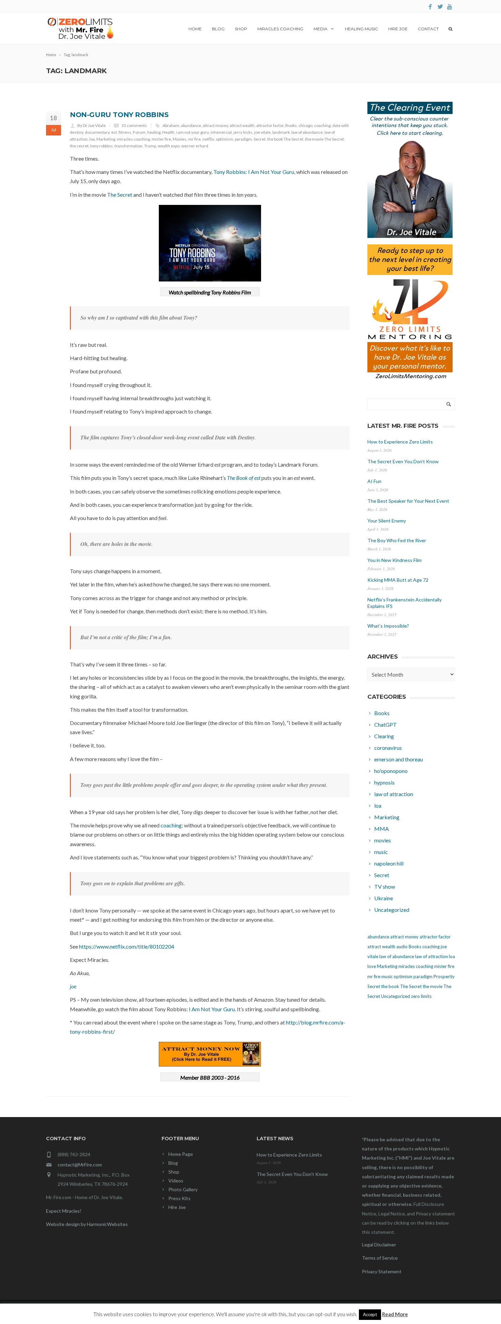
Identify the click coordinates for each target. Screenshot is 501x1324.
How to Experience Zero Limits (400, 442)
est (114, 132)
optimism (224, 139)
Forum (139, 132)
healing (154, 132)
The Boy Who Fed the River (396, 540)
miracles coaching (133, 139)
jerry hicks (243, 132)
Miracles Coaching (280, 28)
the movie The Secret (324, 139)
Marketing (105, 139)
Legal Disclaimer (379, 1244)
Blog (218, 28)
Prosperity (444, 976)
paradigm (243, 139)
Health (168, 132)
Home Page (180, 1154)
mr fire (194, 139)
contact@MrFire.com (80, 1164)
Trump (150, 145)
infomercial (221, 132)
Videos (175, 1180)
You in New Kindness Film (394, 560)
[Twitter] (440, 7)
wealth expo (169, 145)
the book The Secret (285, 139)
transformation (128, 145)
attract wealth (242, 125)
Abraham (171, 125)
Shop (241, 28)
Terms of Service (380, 1258)
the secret (79, 145)
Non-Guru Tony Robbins (119, 115)
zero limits (421, 996)
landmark (281, 132)
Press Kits (179, 1198)
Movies (179, 139)
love (371, 966)
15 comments (134, 125)
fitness (125, 132)
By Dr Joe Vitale (91, 125)
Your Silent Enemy (386, 520)
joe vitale (262, 132)
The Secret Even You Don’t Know (403, 461)
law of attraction (431, 956)
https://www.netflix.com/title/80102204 (126, 946)
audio (402, 946)
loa (92, 139)
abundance (191, 125)
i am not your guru (192, 132)
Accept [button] (370, 1314)
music (387, 976)
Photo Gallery (183, 1189)
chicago (306, 125)
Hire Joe (398, 28)
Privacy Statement (381, 1271)
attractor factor (270, 125)
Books (291, 125)
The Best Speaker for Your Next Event (408, 501)
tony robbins (101, 145)
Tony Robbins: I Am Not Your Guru (253, 171)
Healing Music (361, 28)
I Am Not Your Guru (212, 1009)
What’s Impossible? (388, 626)
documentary (97, 132)
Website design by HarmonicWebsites (87, 1224)
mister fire (161, 139)
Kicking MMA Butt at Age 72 (397, 580)
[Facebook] (430, 7)
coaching (322, 125)
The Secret (119, 194)
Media (321, 28)
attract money (215, 125)
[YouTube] (450, 7)
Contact (428, 28)
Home (195, 28)
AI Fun (374, 481)
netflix (208, 139)
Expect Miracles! (63, 1211)
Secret (259, 139)
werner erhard (194, 145)
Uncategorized (395, 996)
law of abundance (307, 132)
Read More (395, 1314)
